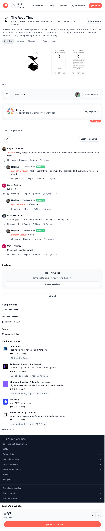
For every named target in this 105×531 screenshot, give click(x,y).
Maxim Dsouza (14, 215)
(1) (18, 178)
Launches (38, 5)
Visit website (94, 21)
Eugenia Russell (15, 148)
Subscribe (80, 5)
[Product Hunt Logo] (5, 5)
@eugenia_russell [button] (19, 171)
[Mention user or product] (7, 139)
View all (52, 296)
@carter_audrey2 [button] (19, 204)
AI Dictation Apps (19, 358)
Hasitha (15, 167)
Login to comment (89, 139)
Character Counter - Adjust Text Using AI (30, 382)
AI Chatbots (41, 393)
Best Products (21, 5)
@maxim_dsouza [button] (19, 234)
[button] (53, 41)
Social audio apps (19, 376)
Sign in (96, 5)
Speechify (14, 399)
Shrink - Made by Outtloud (23, 412)
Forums (63, 5)
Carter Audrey (14, 185)
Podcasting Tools (40, 376)
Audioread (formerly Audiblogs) (25, 364)
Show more (90, 94)
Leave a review (52, 284)
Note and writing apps (22, 393)
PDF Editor (41, 424)
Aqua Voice (15, 346)
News (51, 5)
